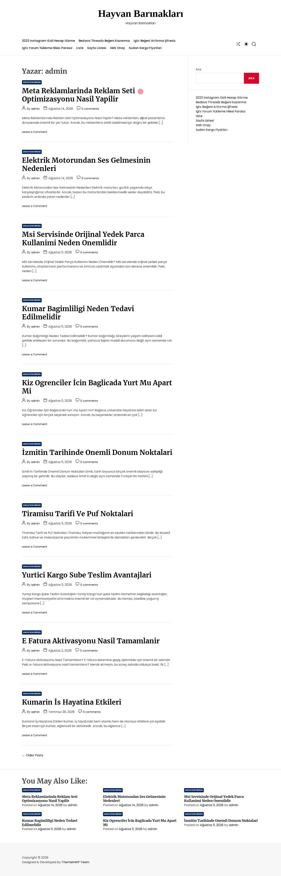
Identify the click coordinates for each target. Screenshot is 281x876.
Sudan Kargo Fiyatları (145, 48)
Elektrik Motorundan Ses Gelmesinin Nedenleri (86, 164)
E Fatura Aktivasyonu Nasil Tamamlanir (91, 641)
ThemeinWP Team (75, 862)
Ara (198, 69)
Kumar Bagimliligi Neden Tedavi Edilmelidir (78, 312)
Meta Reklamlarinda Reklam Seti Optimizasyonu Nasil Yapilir (78, 95)
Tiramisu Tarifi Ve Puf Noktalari (77, 514)
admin (35, 109)
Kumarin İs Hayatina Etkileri (71, 702)
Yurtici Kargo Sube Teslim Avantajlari (86, 575)
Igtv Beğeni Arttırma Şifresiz (154, 41)
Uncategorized (32, 82)
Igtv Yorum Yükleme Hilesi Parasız (47, 48)
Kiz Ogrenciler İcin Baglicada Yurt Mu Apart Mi (97, 387)
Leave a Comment (34, 132)
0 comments (90, 109)
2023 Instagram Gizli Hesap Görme (48, 41)
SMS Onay (117, 48)
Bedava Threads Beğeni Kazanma (104, 41)
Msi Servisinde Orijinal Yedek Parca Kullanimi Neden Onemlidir (83, 238)
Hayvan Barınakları (140, 13)
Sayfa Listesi (96, 48)
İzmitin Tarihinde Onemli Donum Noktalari (97, 452)
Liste (79, 48)
